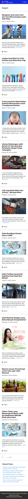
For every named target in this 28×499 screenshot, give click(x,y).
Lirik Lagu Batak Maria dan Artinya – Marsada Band (12, 191)
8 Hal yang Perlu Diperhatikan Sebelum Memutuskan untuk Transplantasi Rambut (14, 103)
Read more (19, 47)
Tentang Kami (4, 493)
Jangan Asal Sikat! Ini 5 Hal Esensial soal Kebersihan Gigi (14, 59)
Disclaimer (12, 495)
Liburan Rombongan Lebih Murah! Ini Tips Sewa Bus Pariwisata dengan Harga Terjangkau (12, 147)
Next (11, 457)
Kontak (17, 495)
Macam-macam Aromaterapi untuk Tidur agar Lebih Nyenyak (13, 371)
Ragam (5, 51)
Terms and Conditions (21, 493)
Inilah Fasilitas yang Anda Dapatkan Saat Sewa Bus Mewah (12, 276)
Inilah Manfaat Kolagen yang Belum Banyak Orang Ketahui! (14, 319)
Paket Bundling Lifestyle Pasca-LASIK (11, 234)
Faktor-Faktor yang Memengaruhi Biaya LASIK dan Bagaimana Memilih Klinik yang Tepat (12, 414)
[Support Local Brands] (7, 2)
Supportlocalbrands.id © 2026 (14, 497)
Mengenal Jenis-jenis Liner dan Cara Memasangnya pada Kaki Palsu (14, 17)
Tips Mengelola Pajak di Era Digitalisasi (13, 474)
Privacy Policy (12, 493)
